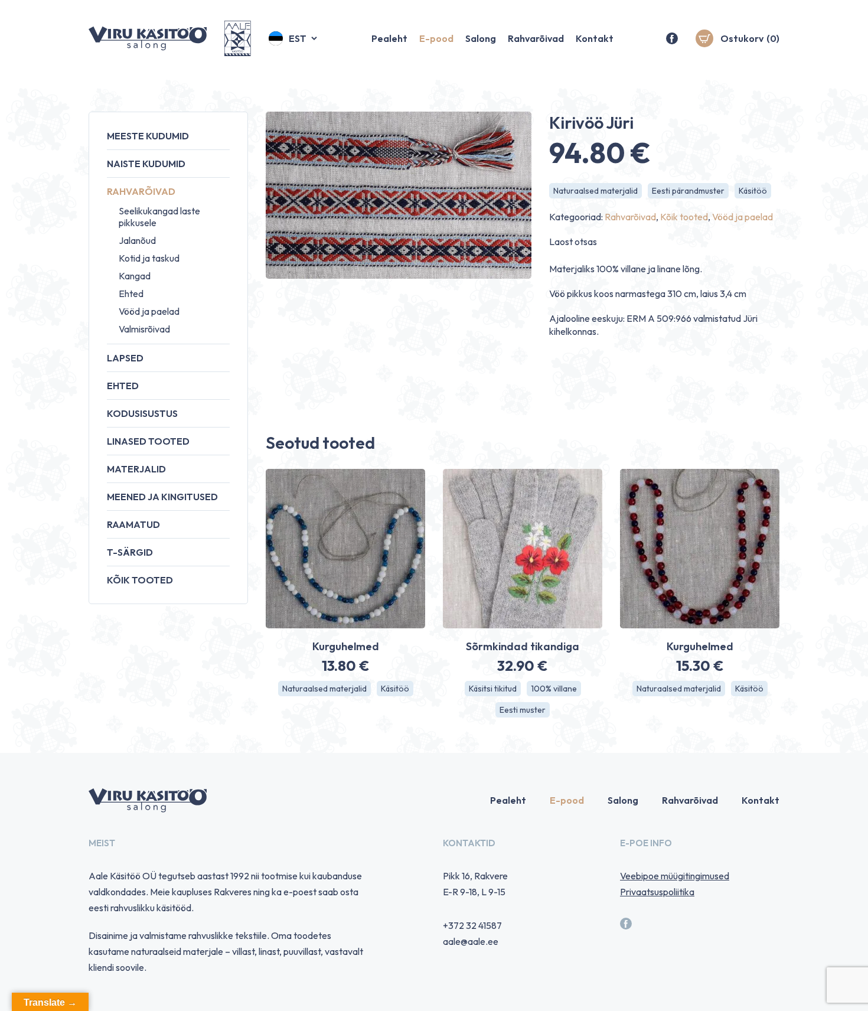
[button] (294, 38)
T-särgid (130, 552)
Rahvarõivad (536, 38)
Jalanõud (137, 240)
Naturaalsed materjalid (595, 190)
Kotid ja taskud (149, 258)
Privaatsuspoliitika (657, 892)
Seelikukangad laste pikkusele (159, 217)
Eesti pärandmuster (688, 190)
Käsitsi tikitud (493, 688)
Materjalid (136, 469)
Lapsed (125, 358)
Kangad (135, 276)
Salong (480, 38)
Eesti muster (523, 710)
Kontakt (595, 38)
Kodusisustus (142, 413)
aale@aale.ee (470, 941)
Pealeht (389, 38)
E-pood (436, 38)
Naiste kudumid (146, 163)
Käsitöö (753, 190)
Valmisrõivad (144, 329)
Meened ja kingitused (162, 497)
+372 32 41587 (472, 925)
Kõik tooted (140, 580)
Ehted (131, 293)
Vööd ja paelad (149, 311)
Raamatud (133, 524)
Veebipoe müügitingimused (674, 876)
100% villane (554, 688)
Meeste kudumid (148, 136)
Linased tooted (148, 441)
